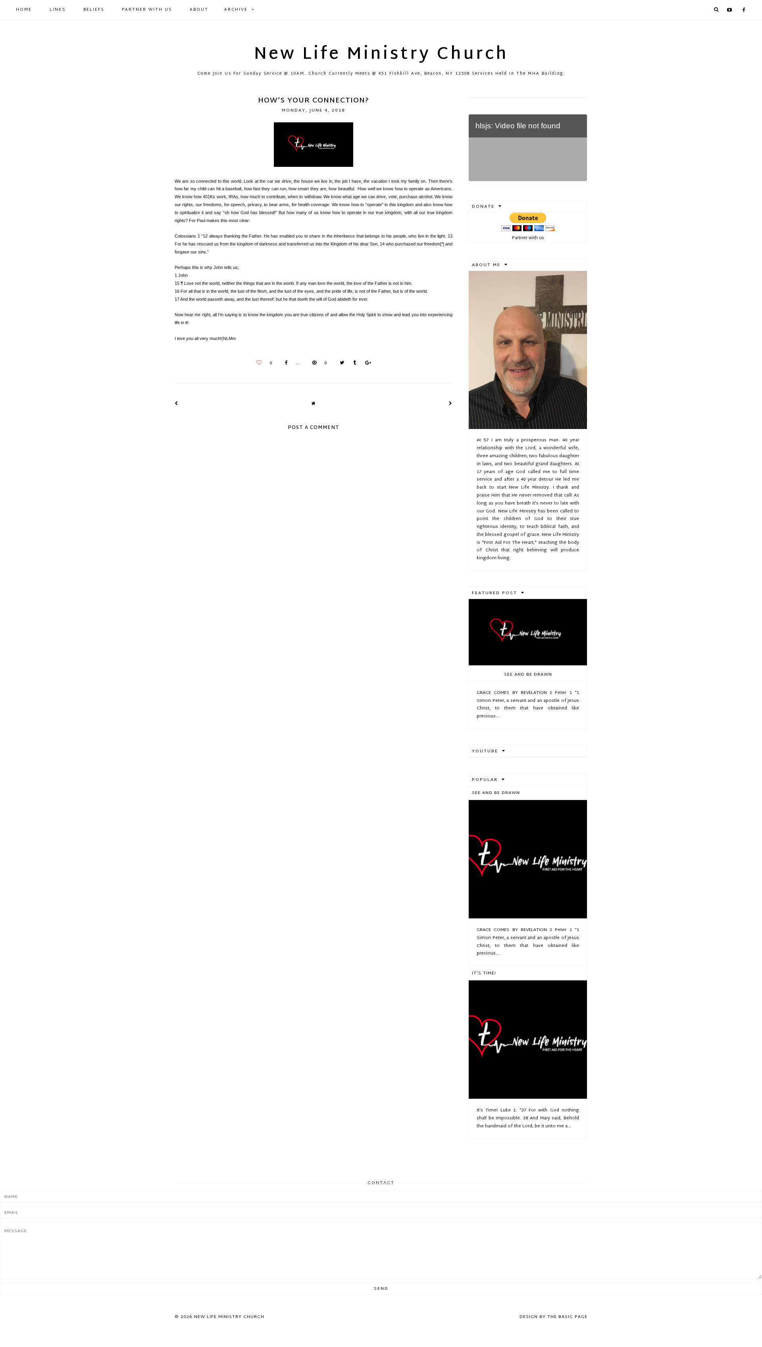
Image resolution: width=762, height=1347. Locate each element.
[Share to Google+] (366, 363)
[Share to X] (340, 363)
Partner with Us (147, 10)
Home (24, 10)
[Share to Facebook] (284, 363)
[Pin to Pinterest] (312, 363)
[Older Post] (450, 404)
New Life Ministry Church (381, 55)
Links (57, 10)
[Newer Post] (176, 404)
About (199, 10)
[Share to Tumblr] (352, 363)
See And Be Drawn (528, 674)
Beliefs (93, 10)
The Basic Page (567, 1317)
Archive (236, 10)
